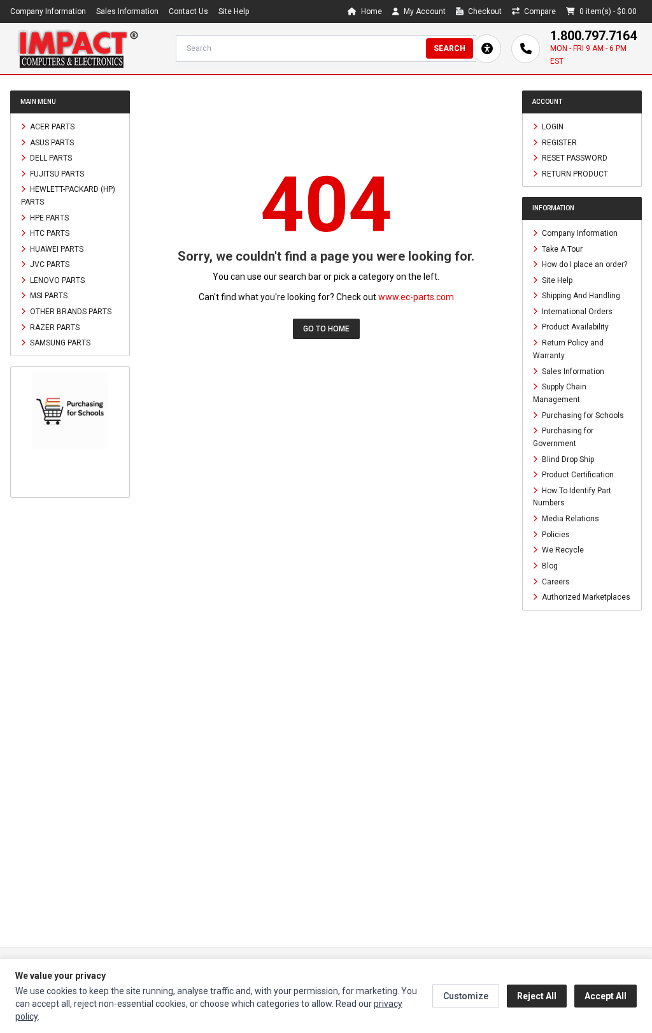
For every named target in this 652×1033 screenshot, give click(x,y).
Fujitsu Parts (56, 173)
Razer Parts (54, 326)
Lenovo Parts (56, 279)
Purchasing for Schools (582, 414)
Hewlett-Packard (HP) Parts (68, 195)
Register (558, 142)
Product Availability (574, 326)
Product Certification (577, 474)
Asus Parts (51, 142)
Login (551, 126)
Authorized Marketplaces (585, 597)
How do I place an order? (583, 264)
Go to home (326, 328)
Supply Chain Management (559, 393)
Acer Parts (51, 126)
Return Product (574, 173)
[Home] (77, 48)
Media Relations (569, 518)
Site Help (233, 11)
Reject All (536, 996)
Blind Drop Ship (567, 458)
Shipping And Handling (580, 295)
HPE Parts (48, 217)
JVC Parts (48, 264)
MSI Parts (47, 295)
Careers (555, 581)
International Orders (576, 311)
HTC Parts (48, 233)
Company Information (48, 11)
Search (449, 48)
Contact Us (188, 11)
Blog (549, 565)
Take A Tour (561, 248)
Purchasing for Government (563, 437)
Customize (465, 996)
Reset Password (573, 158)
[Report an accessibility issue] (486, 48)
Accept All (606, 996)
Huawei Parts (55, 248)
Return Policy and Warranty (568, 349)
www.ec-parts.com (416, 297)
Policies (555, 534)
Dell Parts (50, 158)
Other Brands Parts (69, 311)
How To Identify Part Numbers (572, 496)
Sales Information (127, 11)
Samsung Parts (59, 342)
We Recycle (562, 549)
